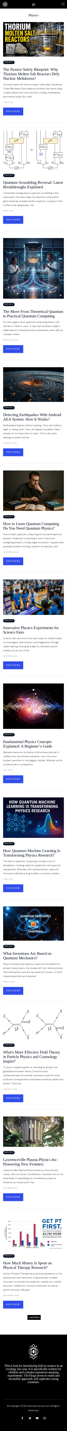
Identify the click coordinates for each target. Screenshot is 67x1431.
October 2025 (10, 656)
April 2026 (8, 210)
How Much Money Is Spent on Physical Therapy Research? (27, 1265)
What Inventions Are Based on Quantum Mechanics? (27, 955)
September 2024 (11, 1295)
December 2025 (10, 552)
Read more (13, 111)
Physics (8, 62)
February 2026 (10, 340)
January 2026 (10, 443)
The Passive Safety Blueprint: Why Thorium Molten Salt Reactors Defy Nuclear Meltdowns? (31, 74)
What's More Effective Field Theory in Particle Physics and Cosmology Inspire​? (31, 1056)
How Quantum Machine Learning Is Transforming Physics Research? (31, 852)
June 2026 (8, 102)
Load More (34, 1317)
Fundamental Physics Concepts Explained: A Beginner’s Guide (27, 743)
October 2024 (10, 1188)
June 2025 (8, 879)
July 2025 (8, 770)
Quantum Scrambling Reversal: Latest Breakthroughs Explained (33, 184)
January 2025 (10, 1089)
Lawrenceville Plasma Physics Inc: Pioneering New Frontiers (30, 1161)
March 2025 (9, 981)
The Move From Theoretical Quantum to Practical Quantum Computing (33, 313)
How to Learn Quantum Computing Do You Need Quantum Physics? (31, 525)
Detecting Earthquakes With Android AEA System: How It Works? (32, 416)
